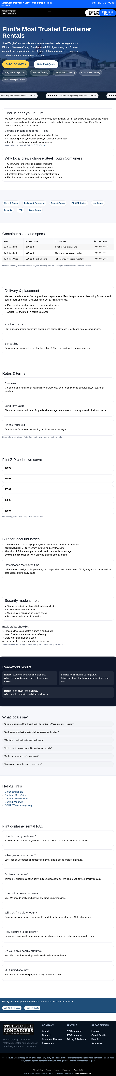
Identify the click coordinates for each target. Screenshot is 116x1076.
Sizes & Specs (11, 203)
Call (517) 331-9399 (12, 1008)
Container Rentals (14, 792)
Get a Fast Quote (46, 64)
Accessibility (78, 1070)
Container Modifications (17, 798)
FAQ (21, 210)
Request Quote (32, 1008)
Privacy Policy (38, 1070)
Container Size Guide (15, 795)
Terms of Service (52, 1070)
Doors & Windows (14, 802)
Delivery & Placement (34, 203)
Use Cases (98, 203)
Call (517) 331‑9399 (103, 2)
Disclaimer (66, 1070)
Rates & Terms (58, 203)
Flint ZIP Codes (78, 203)
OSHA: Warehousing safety (18, 805)
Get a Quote (35, 210)
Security (8, 210)
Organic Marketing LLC (82, 1073)
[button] (49, 13)
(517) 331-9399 (38, 145)
